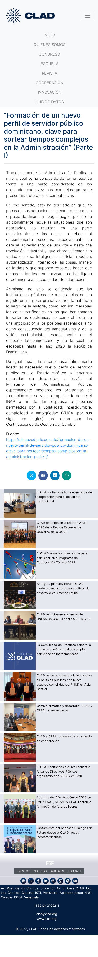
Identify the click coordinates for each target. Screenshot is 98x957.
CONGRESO (49, 54)
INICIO (49, 35)
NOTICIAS (40, 871)
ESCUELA (50, 63)
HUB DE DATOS (49, 101)
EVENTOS (23, 871)
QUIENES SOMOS (49, 44)
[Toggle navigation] (87, 15)
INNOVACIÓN (49, 92)
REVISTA (49, 73)
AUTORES (57, 871)
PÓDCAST (74, 871)
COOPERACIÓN (49, 82)
